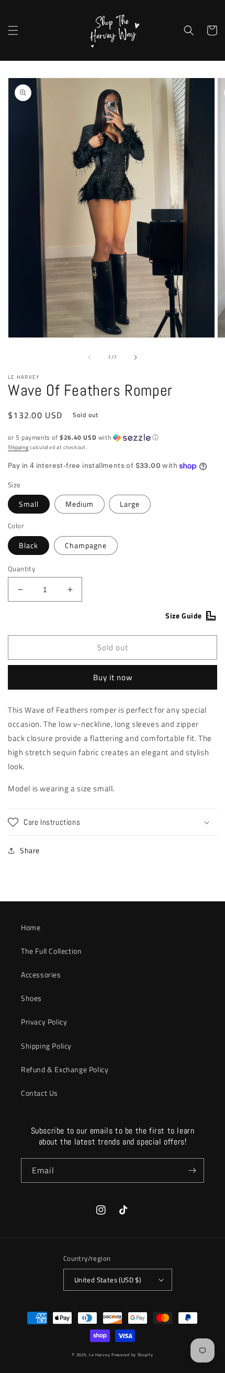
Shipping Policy (46, 1045)
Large (130, 503)
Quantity (21, 569)
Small (29, 503)
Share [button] (30, 850)
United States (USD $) (107, 1279)
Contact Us (39, 1092)
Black (28, 545)
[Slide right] (135, 357)
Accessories (41, 974)
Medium (79, 503)
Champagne (86, 545)
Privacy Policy (44, 1021)
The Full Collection (51, 950)
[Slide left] (89, 357)
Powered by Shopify (132, 1355)
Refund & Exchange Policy (64, 1069)
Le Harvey (100, 1355)
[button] (13, 30)
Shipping (18, 447)
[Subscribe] (192, 1170)
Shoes (31, 998)
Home (30, 927)
